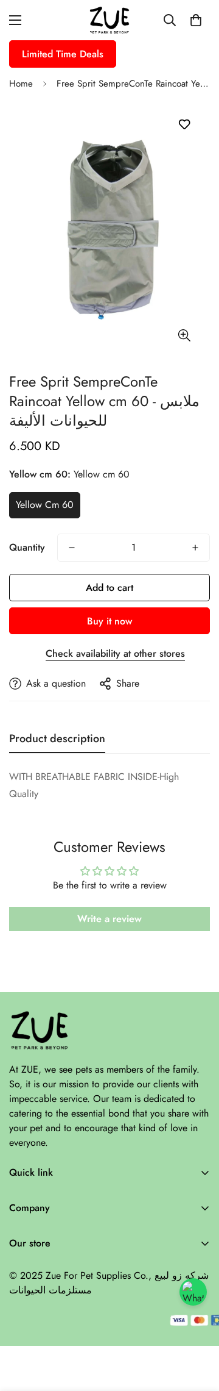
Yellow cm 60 (45, 505)
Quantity (27, 547)
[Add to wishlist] (184, 124)
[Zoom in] (184, 335)
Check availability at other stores (115, 653)
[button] (196, 20)
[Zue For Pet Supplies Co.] (109, 20)
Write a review (109, 919)
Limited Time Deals (62, 54)
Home (21, 83)
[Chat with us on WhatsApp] (193, 1292)
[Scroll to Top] (197, 1326)
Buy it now (109, 621)
